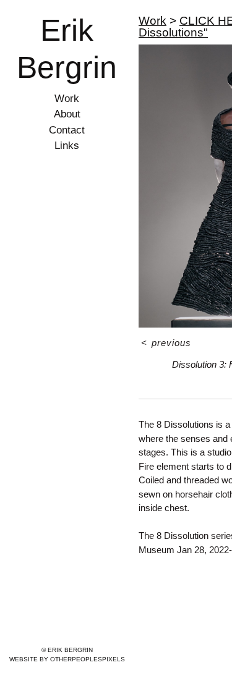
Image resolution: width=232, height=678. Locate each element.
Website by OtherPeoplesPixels (67, 659)
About (67, 114)
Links (66, 145)
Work (66, 98)
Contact (67, 130)
